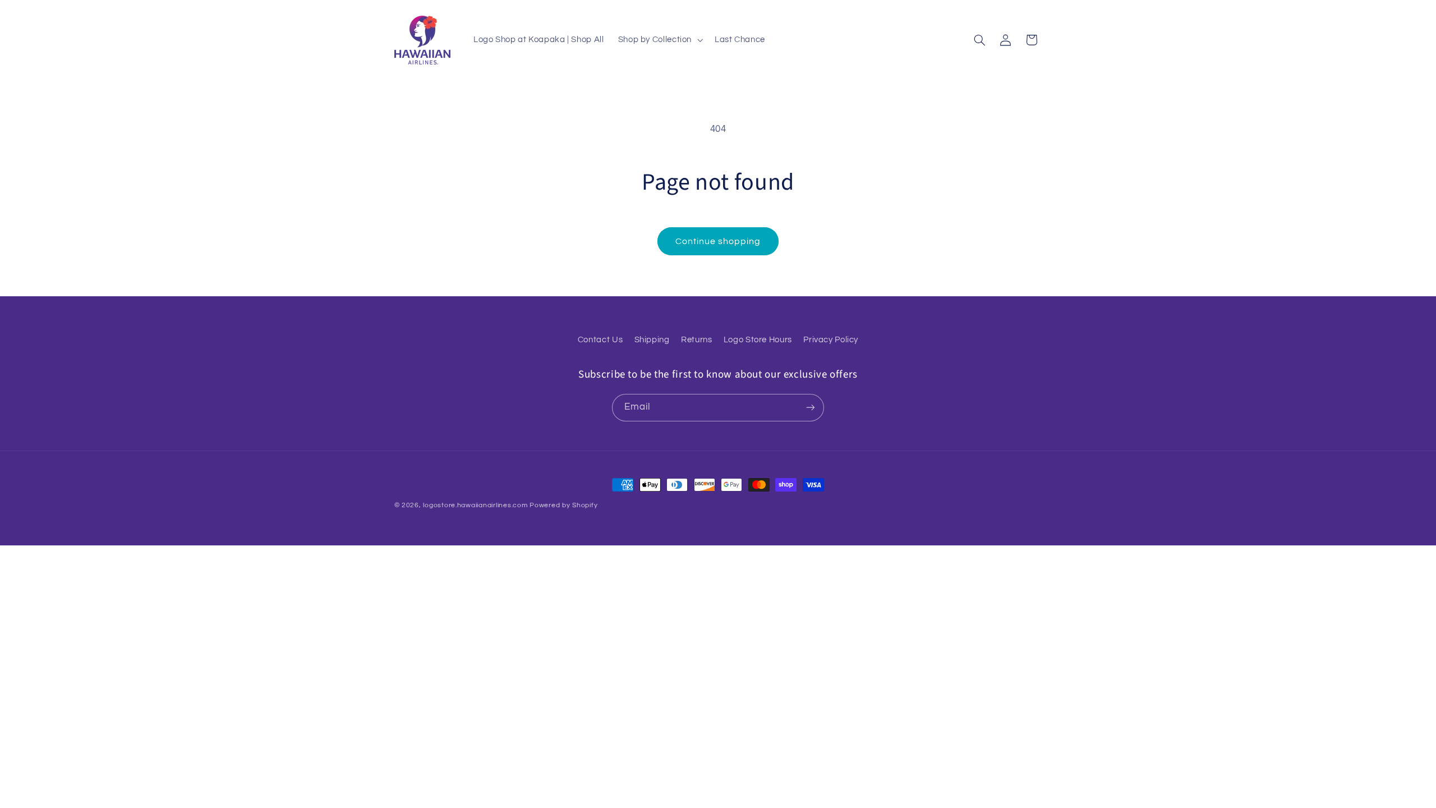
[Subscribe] (810, 407)
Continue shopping (718, 241)
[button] (659, 39)
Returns (696, 340)
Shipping (652, 340)
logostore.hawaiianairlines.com (475, 505)
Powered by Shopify (563, 505)
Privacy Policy (830, 340)
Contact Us (600, 340)
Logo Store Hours (758, 340)
